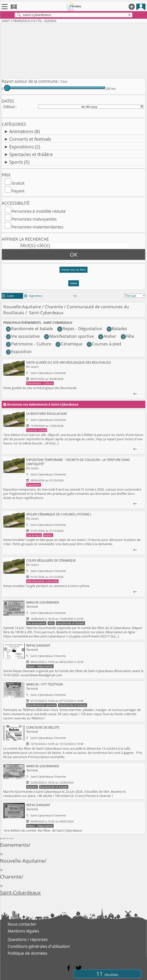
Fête (128, 336)
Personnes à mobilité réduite (38, 211)
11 (107, 974)
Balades (117, 328)
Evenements (14, 845)
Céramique (69, 344)
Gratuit (17, 183)
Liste (8, 296)
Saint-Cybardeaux (20, 892)
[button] (73, 271)
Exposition (19, 351)
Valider (73, 283)
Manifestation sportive (70, 336)
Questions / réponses (28, 939)
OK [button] (73, 254)
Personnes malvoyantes (34, 219)
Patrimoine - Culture (29, 344)
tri (75, 296)
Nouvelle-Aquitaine (22, 307)
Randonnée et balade (30, 328)
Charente (54, 307)
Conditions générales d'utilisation (39, 946)
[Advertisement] (73, 50)
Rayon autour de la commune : (31, 81)
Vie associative (23, 336)
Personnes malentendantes (37, 227)
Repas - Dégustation (80, 328)
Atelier (108, 336)
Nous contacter (22, 924)
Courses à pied (104, 344)
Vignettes (33, 296)
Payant (17, 191)
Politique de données (27, 953)
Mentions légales (23, 931)
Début (9, 106)
